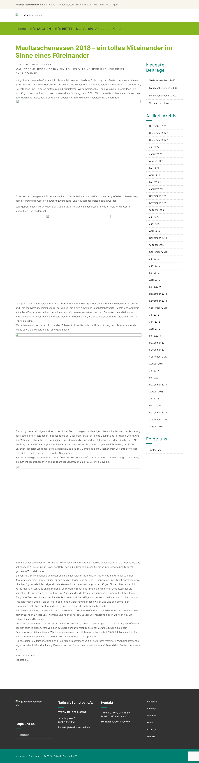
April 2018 (154, 328)
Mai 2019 (154, 272)
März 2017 (155, 377)
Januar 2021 (156, 188)
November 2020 (158, 202)
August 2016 (156, 391)
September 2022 (158, 140)
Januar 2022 (156, 154)
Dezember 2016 (158, 384)
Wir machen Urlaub (159, 103)
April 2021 (154, 174)
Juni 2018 (154, 321)
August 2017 (156, 363)
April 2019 (154, 279)
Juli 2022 (154, 147)
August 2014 (156, 426)
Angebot (151, 708)
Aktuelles (102, 29)
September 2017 (158, 356)
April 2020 (154, 230)
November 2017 (158, 349)
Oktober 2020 (156, 209)
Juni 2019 (154, 265)
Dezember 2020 (158, 195)
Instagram (155, 450)
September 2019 (158, 251)
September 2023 (158, 133)
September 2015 (158, 419)
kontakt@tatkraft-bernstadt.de (74, 727)
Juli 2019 (154, 258)
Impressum (21, 756)
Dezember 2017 (158, 342)
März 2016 (155, 405)
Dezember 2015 (158, 412)
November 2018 (158, 300)
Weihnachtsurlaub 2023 (162, 80)
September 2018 (158, 307)
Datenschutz (35, 756)
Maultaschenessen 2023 (163, 88)
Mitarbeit (151, 715)
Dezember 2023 (158, 126)
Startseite (152, 701)
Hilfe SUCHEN (39, 29)
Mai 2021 (154, 167)
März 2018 (155, 335)
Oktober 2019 (156, 244)
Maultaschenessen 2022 (163, 95)
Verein (150, 722)
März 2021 (155, 181)
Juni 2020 (154, 223)
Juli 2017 (154, 370)
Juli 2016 (154, 398)
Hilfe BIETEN (63, 29)
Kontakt (119, 29)
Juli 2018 (154, 314)
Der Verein (84, 29)
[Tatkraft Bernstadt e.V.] (29, 15)
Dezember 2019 (158, 237)
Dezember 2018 (158, 293)
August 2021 (156, 160)
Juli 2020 (154, 216)
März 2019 (155, 286)
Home (21, 29)
